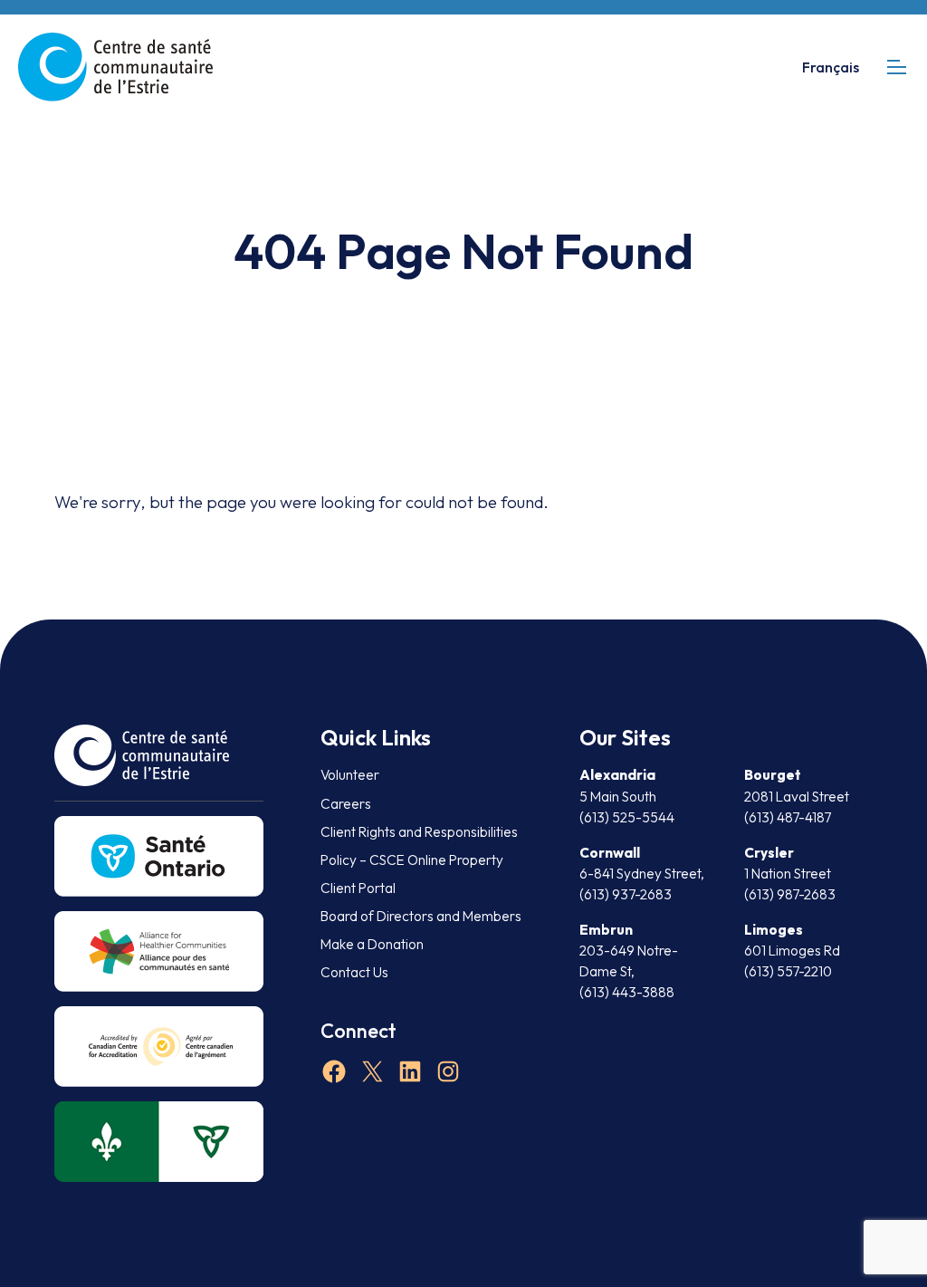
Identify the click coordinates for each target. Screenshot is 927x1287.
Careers (345, 803)
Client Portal (358, 888)
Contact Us (354, 972)
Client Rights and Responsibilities (419, 831)
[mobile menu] (897, 66)
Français (830, 67)
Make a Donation (372, 944)
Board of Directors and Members (420, 916)
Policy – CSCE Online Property (411, 860)
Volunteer (349, 774)
